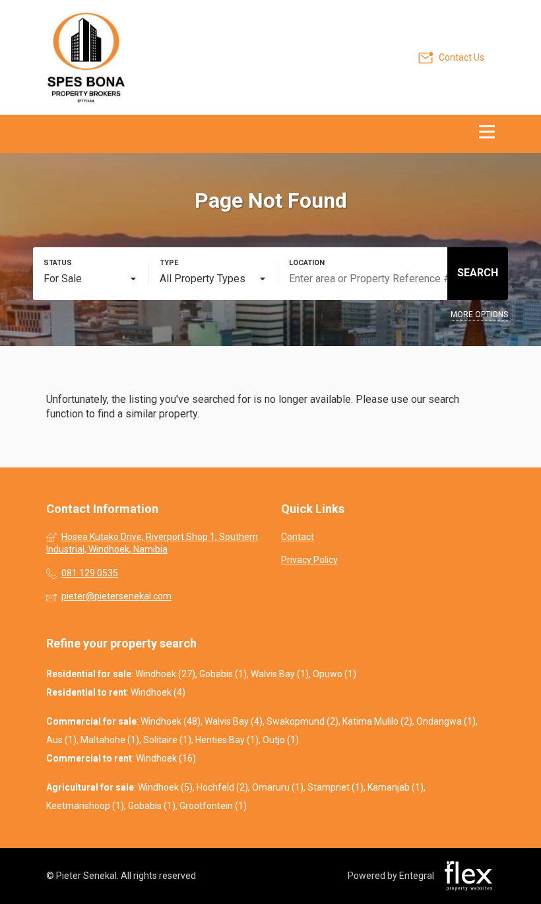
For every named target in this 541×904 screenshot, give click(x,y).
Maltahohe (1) (109, 740)
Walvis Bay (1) (280, 674)
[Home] (85, 57)
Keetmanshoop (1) (85, 805)
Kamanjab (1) (395, 787)
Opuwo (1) (334, 674)
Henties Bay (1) (227, 740)
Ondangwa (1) (446, 721)
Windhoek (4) (158, 692)
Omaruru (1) (277, 787)
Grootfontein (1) (213, 805)
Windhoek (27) (165, 674)
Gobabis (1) (223, 674)
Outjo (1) (281, 740)
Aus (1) (61, 740)
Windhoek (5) (165, 787)
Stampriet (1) (335, 787)
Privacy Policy (309, 560)
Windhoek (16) (166, 758)
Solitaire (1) (167, 740)
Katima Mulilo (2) (377, 721)
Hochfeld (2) (222, 787)
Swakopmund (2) (302, 721)
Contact (297, 536)
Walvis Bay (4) (234, 721)
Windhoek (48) (171, 721)
